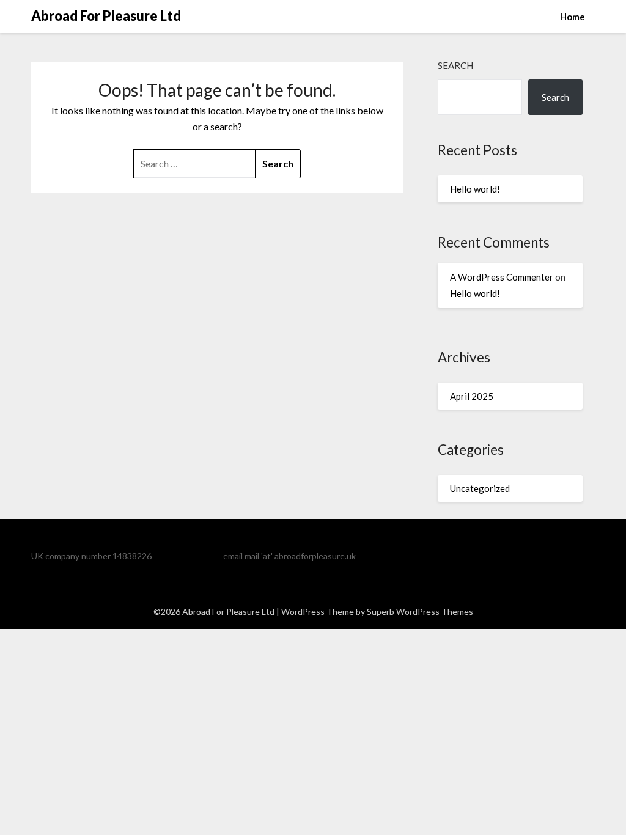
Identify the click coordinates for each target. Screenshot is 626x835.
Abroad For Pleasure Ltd (106, 15)
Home (572, 16)
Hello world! (475, 188)
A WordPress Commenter (501, 276)
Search (455, 65)
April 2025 (471, 396)
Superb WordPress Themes (420, 611)
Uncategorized (480, 488)
